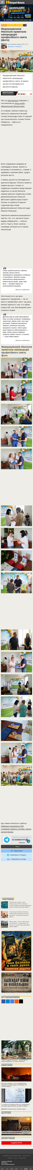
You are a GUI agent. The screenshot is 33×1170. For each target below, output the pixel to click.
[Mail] (21, 1001)
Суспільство (19, 25)
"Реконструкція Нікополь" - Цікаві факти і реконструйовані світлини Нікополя (14, 1060)
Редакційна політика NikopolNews (12, 1155)
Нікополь (3, 25)
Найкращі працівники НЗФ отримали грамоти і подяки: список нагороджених (16, 829)
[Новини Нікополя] (15, 2)
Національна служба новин (17, 1109)
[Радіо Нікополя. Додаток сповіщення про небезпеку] (16, 951)
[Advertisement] (16, 145)
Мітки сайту (23, 1158)
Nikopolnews (13, 100)
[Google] (12, 1001)
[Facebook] (3, 1001)
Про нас (16, 1158)
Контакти (10, 1158)
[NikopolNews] (17, 840)
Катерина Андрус (16, 44)
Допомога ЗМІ (26, 1155)
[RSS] (17, 1001)
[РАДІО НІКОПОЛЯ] (16, 982)
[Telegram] (8, 1001)
